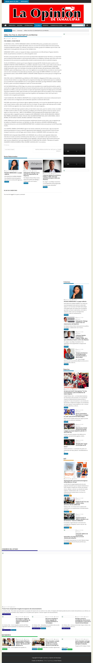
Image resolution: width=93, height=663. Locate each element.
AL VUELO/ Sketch (10, 149)
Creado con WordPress (37, 660)
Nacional (19, 25)
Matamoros (5, 649)
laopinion (15, 38)
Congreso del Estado (56, 25)
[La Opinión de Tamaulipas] (46, 23)
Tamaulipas (12, 25)
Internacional (29, 25)
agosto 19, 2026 (6, 606)
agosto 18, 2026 (20, 616)
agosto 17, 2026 (79, 616)
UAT (66, 25)
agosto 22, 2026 (68, 389)
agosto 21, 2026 (8, 171)
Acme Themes (57, 660)
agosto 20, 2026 (80, 530)
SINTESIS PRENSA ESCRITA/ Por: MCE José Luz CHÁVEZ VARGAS (48, 150)
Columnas (38, 25)
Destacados (66, 495)
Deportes (45, 25)
